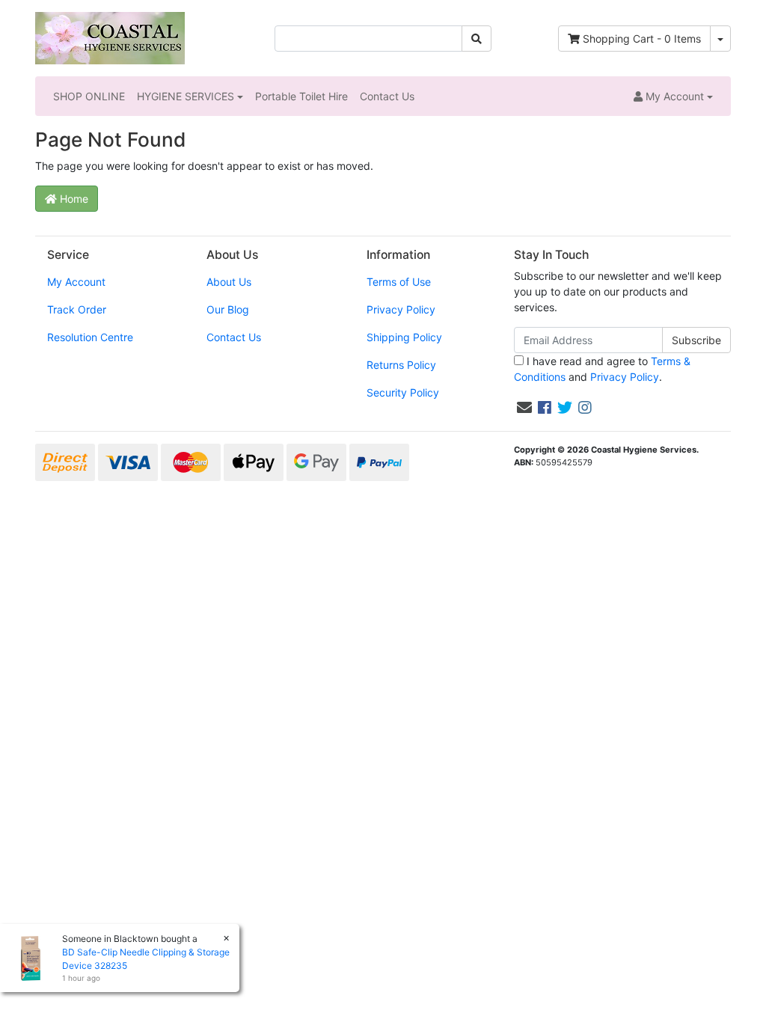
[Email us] (524, 408)
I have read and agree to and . (602, 369)
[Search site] (476, 38)
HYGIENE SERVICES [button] (185, 96)
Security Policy (403, 392)
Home (72, 198)
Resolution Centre (90, 337)
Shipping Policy (404, 337)
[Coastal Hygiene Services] (110, 37)
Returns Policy (401, 364)
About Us (228, 281)
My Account (76, 281)
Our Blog (227, 309)
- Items (642, 38)
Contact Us (387, 96)
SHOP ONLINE (89, 96)
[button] (673, 96)
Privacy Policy (401, 309)
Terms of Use (399, 281)
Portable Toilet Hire (301, 96)
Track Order (76, 309)
